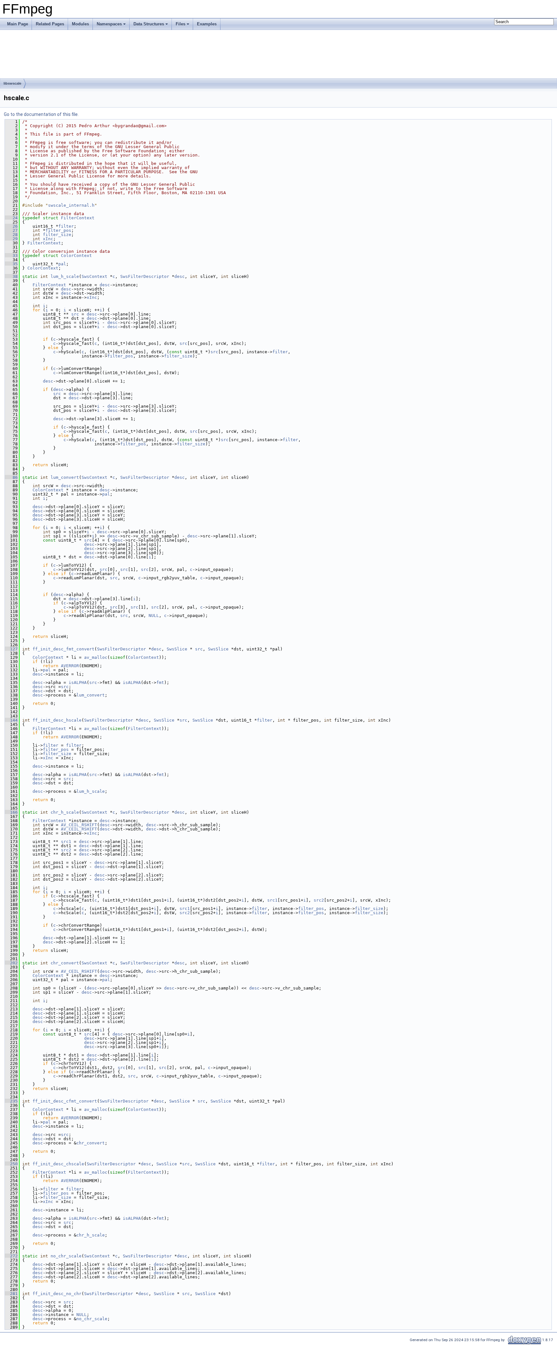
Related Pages (50, 24)
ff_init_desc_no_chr (57, 1293)
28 (11, 234)
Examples (207, 24)
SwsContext (94, 276)
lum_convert (65, 477)
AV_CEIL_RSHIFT (79, 824)
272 (11, 1256)
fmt (160, 682)
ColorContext (76, 255)
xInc (48, 238)
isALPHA (78, 682)
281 (11, 1293)
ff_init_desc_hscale (57, 720)
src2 (66, 850)
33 (11, 255)
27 (11, 230)
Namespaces (109, 24)
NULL (154, 615)
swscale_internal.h (71, 205)
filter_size (57, 234)
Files (180, 24)
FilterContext (77, 217)
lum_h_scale (65, 276)
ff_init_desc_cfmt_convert (65, 1101)
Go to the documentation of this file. (41, 114)
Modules (80, 24)
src (75, 314)
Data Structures (148, 24)
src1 (66, 841)
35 (11, 263)
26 (11, 226)
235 (11, 1101)
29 (11, 238)
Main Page (17, 24)
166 (11, 812)
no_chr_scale (66, 1256)
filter (66, 226)
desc (179, 276)
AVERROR (70, 665)
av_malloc (95, 657)
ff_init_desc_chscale (58, 1163)
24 (11, 217)
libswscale (12, 83)
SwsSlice (177, 649)
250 (11, 1163)
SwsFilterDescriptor (144, 276)
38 (11, 276)
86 (11, 477)
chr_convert (65, 963)
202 (11, 963)
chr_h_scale (65, 812)
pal (62, 263)
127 (11, 649)
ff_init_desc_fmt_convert (63, 649)
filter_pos (58, 230)
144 (11, 720)
